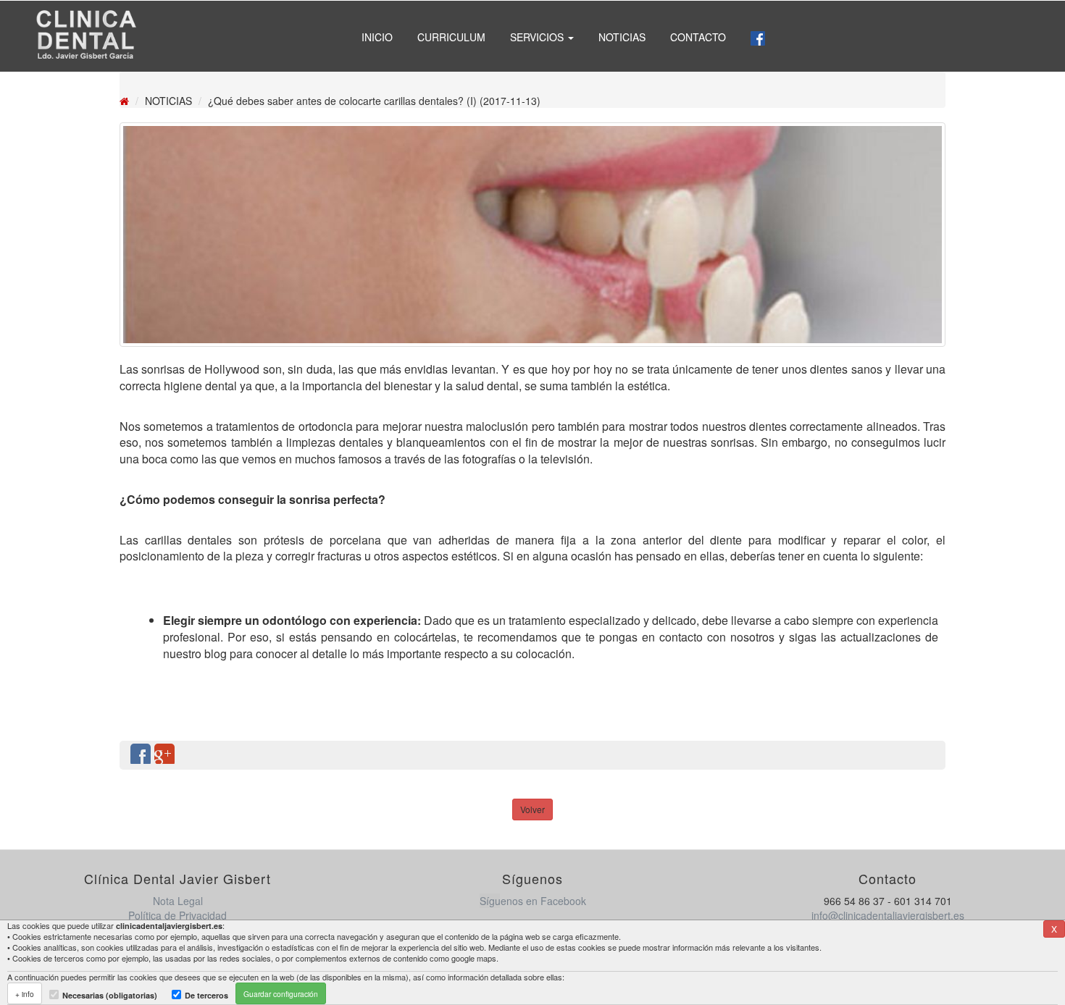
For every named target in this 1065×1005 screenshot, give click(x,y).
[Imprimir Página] (928, 755)
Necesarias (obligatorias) (109, 995)
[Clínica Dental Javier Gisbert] (85, 36)
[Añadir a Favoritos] (904, 755)
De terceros (206, 995)
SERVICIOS (538, 37)
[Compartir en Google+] (164, 755)
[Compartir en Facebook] (140, 755)
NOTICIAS (622, 37)
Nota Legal (178, 900)
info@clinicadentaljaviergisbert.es (887, 915)
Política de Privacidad (177, 915)
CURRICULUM (451, 37)
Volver (532, 809)
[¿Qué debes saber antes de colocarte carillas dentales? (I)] (532, 234)
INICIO (377, 37)
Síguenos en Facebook (533, 900)
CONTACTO (698, 37)
